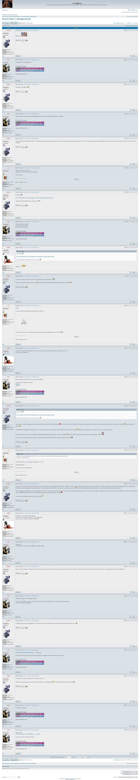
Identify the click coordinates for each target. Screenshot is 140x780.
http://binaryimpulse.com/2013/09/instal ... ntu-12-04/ (28, 734)
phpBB (66, 778)
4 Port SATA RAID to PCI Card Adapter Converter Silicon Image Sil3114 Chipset (34, 197)
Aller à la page (116, 23)
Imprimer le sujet (6, 25)
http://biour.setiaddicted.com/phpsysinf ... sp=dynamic (28, 652)
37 (126, 23)
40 (130, 23)
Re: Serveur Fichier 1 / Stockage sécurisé (31, 30)
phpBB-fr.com (72, 779)
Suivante (136, 23)
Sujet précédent (128, 25)
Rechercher (135, 10)
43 (133, 23)
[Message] (124, 30)
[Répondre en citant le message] (133, 56)
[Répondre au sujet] (14, 23)
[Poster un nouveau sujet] (6, 23)
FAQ (130, 10)
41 (131, 23)
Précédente (122, 23)
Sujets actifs (15, 14)
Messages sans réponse (7, 14)
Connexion (5, 10)
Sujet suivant (134, 25)
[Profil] (18, 56)
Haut (3, 80)
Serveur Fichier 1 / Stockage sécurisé (16, 19)
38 (127, 23)
